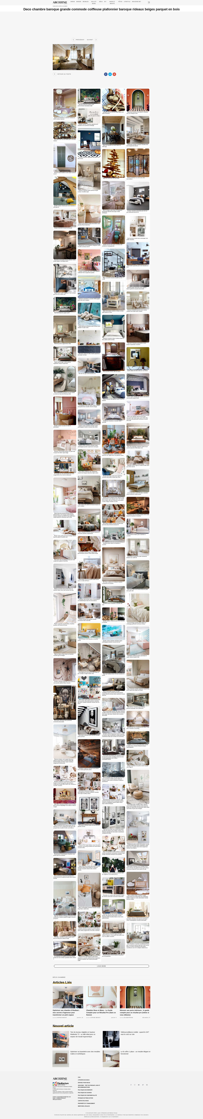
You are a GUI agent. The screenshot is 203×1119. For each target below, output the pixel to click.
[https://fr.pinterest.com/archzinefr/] (147, 1085)
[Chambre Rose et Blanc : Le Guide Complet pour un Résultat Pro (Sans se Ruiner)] (101, 997)
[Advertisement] (101, 25)
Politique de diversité (85, 1090)
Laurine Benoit (61, 1017)
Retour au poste (64, 74)
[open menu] (148, 2)
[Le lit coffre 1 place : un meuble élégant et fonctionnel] (111, 1058)
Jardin (72, 1)
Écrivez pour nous (84, 1082)
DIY (105, 1)
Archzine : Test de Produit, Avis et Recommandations (89, 1086)
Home (54, 6)
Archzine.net (136, 1)
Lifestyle (127, 1)
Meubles (85, 1)
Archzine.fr (61, 1079)
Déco (101, 1)
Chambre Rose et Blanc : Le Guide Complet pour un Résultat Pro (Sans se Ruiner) (101, 1012)
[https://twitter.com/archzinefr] (143, 1085)
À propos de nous (83, 1080)
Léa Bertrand (128, 1017)
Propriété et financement (86, 1103)
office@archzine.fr (57, 1099)
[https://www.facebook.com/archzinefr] (131, 1085)
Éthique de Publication (85, 1098)
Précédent (79, 39)
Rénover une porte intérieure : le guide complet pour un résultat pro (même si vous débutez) (134, 1012)
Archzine (60, 2)
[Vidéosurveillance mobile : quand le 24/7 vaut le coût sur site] (111, 1039)
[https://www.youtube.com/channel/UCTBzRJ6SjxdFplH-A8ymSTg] (139, 1085)
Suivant (90, 39)
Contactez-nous (83, 1100)
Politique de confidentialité (87, 1095)
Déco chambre (63, 6)
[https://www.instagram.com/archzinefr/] (135, 1085)
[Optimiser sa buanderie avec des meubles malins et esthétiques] (60, 1058)
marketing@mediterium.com (64, 1096)
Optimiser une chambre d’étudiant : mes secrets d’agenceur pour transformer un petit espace (66, 1012)
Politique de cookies (85, 1092)
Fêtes (120, 1)
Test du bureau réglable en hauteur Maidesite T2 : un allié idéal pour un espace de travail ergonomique (82, 1034)
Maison (78, 1)
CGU (79, 1077)
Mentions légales (84, 1106)
